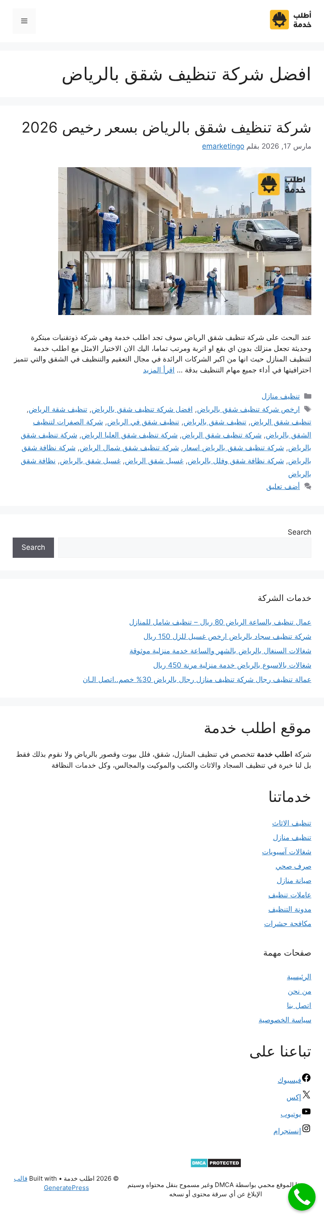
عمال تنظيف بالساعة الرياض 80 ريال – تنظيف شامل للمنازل (220, 622)
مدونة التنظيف (289, 909)
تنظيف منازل (281, 396)
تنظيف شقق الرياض (281, 422)
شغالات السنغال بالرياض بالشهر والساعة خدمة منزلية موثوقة (220, 651)
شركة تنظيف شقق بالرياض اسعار (233, 447)
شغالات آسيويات (286, 852)
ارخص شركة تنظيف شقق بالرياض (248, 409)
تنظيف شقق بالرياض (215, 422)
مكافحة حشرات (287, 923)
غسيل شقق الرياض (154, 460)
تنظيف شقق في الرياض (143, 422)
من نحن (299, 991)
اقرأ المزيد (159, 370)
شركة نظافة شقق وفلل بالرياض (236, 460)
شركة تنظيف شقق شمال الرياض (129, 447)
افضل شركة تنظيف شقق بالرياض (142, 409)
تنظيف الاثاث (291, 823)
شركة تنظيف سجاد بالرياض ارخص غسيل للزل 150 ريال (227, 636)
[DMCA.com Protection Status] (215, 1166)
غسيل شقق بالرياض (90, 460)
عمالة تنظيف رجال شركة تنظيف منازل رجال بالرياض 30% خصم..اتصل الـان (197, 679)
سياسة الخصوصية (285, 1020)
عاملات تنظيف (289, 895)
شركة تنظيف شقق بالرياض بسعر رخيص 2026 (166, 127)
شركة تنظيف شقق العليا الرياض (129, 435)
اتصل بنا (299, 1005)
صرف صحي (293, 866)
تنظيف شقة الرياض (58, 409)
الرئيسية (299, 977)
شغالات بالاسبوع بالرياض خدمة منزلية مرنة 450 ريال (232, 665)
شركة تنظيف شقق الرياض (222, 435)
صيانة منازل (294, 880)
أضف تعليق (283, 486)
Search (299, 532)
